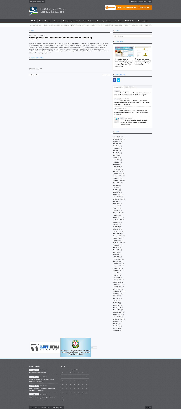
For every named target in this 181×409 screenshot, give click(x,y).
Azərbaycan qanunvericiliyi (71, 21)
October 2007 (117, 289)
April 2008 (116, 275)
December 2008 (117, 263)
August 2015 (116, 148)
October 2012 (117, 197)
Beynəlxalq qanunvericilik (90, 21)
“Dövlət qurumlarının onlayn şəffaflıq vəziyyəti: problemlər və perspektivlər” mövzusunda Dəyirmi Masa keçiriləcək (131, 112)
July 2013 (116, 185)
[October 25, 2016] (75, 25)
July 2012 (116, 201)
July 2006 (116, 323)
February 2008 (117, 280)
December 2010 (117, 236)
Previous (116, 57)
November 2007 (117, 287)
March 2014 (116, 167)
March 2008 (116, 277)
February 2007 (117, 307)
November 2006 (117, 314)
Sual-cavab (118, 21)
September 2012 (118, 199)
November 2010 (117, 238)
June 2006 (116, 326)
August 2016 (116, 141)
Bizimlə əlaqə (40, 1)
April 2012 (116, 208)
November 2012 (117, 194)
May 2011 (116, 224)
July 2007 (116, 296)
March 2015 (116, 160)
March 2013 (116, 192)
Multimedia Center (58, 407)
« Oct (62, 400)
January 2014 (117, 171)
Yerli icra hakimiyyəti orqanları (37, 372)
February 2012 (117, 213)
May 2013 (116, 187)
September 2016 (118, 139)
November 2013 (117, 176)
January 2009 (117, 261)
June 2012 (116, 203)
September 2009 (118, 243)
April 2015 (116, 157)
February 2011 (117, 231)
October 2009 (117, 240)
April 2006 (116, 330)
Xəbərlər (33, 21)
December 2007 (117, 284)
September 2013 (118, 180)
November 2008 (117, 266)
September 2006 (118, 319)
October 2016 (117, 137)
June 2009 (116, 250)
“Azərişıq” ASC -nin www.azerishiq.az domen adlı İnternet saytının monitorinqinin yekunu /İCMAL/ (134, 122)
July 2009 (116, 247)
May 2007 (116, 300)
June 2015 (116, 153)
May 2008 (116, 273)
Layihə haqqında (107, 21)
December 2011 (117, 215)
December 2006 (117, 312)
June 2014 (116, 164)
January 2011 (117, 233)
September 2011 (118, 220)
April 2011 (116, 227)
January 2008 (117, 282)
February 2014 (117, 169)
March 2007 (116, 305)
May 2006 (116, 328)
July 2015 (116, 150)
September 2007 (118, 291)
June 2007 (116, 298)
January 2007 (117, 310)
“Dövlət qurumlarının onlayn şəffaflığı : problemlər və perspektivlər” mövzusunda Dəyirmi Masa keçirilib (132, 94)
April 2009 (116, 254)
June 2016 (116, 146)
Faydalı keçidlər (143, 21)
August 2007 (116, 293)
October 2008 (117, 268)
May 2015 (116, 155)
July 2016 (116, 143)
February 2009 (117, 259)
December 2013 (117, 173)
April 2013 (116, 190)
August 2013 (116, 183)
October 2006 (117, 317)
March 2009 (116, 257)
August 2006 (116, 321)
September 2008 (118, 270)
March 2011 (116, 229)
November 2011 (117, 217)
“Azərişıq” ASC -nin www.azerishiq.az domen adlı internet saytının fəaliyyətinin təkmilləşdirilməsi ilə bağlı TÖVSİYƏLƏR (124, 63)
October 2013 (117, 178)
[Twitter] (118, 80)
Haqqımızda (33, 1)
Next (148, 57)
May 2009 (116, 252)
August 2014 (116, 162)
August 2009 (116, 245)
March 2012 (116, 210)
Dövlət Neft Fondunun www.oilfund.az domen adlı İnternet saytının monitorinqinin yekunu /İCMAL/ (144, 62)
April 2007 (116, 303)
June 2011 (116, 222)
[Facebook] (114, 80)
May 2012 (116, 206)
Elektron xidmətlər (44, 21)
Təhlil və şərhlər (130, 21)
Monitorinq (56, 21)
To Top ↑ (148, 407)
